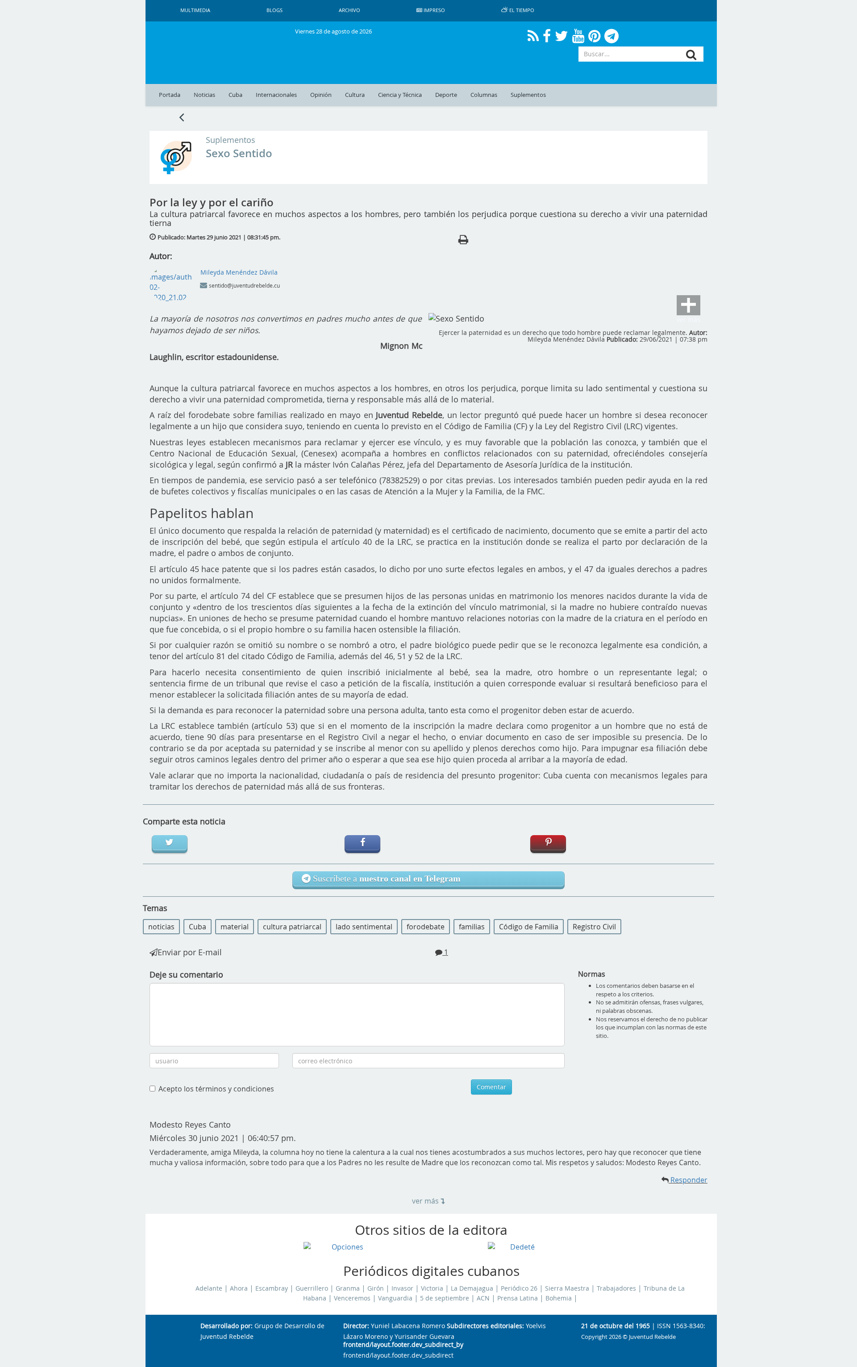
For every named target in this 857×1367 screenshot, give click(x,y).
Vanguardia (395, 1298)
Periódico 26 (519, 1288)
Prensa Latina (517, 1298)
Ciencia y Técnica (400, 95)
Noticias (204, 95)
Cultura (355, 95)
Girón (375, 1288)
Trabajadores (616, 1288)
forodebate (426, 927)
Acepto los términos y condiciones (216, 1089)
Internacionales (276, 95)
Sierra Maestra (567, 1288)
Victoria (432, 1288)
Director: (356, 1326)
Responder (688, 1180)
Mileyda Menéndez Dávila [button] (239, 272)
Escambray (271, 1288)
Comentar (491, 1087)
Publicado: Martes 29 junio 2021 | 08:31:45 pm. (219, 237)
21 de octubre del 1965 (615, 1326)
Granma (348, 1288)
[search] (691, 55)
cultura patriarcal (292, 927)
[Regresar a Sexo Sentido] (181, 116)
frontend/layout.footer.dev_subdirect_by (403, 1345)
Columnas (483, 95)
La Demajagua (472, 1288)
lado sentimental (364, 927)
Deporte (446, 95)
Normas (591, 974)
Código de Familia (528, 927)
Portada (169, 95)
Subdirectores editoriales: (485, 1326)
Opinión (321, 95)
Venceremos (352, 1298)
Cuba (235, 95)
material (234, 927)
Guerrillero (311, 1288)
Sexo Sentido (239, 153)
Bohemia (558, 1298)
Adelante (209, 1288)
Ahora (239, 1288)
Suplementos (528, 95)
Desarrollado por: (226, 1326)
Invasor (402, 1288)
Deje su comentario (186, 974)
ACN (483, 1298)
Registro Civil (594, 927)
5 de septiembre (444, 1298)
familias (472, 927)
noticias (161, 927)
